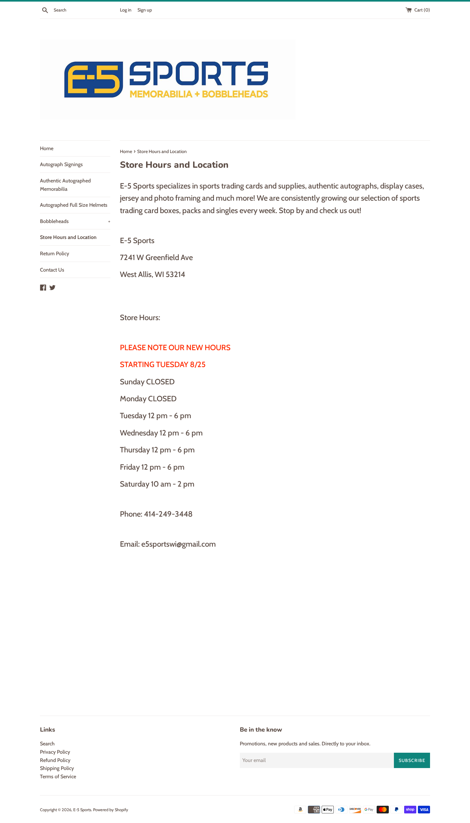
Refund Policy (55, 760)
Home (46, 148)
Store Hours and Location (68, 237)
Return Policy (54, 253)
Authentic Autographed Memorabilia (65, 185)
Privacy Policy (55, 752)
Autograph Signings (61, 164)
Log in (125, 10)
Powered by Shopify (110, 809)
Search (47, 744)
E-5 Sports (82, 809)
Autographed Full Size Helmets (73, 205)
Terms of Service (58, 776)
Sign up (144, 10)
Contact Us (52, 270)
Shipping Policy (57, 768)
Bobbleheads (75, 221)
